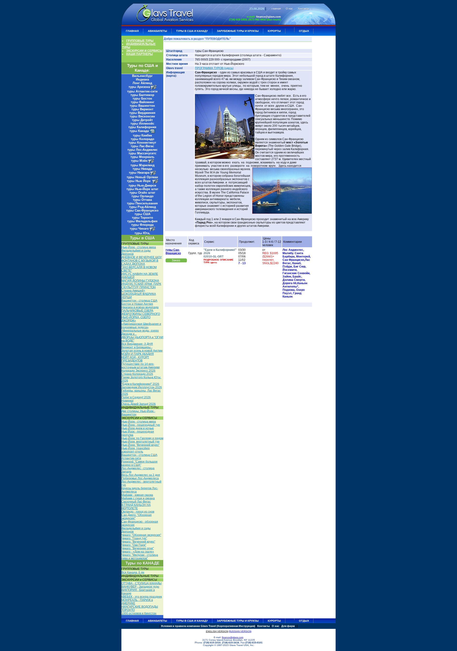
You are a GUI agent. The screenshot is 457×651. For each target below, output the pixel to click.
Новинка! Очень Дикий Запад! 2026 (138, 402)
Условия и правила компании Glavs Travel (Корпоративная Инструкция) (208, 626)
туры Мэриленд (142, 165)
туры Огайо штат (142, 192)
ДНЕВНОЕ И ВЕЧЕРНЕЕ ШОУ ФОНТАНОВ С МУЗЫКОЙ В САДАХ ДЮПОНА (141, 261)
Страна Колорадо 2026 (137, 374)
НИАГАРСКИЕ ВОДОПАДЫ (139, 606)
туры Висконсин (142, 116)
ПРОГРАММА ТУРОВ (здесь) (214, 68)
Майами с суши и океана (138, 498)
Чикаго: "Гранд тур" (134, 538)
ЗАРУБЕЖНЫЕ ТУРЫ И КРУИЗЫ (238, 31)
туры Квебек (142, 135)
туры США (142, 214)
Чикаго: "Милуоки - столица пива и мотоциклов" (139, 556)
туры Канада (139, 131)
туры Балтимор (142, 95)
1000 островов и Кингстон (138, 613)
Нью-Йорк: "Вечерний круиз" (140, 445)
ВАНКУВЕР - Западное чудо (140, 586)
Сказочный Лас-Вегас (136, 501)
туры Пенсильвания (142, 203)
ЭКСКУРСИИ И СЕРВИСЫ (144, 50)
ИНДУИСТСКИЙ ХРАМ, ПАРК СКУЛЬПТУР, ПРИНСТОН (141, 285)
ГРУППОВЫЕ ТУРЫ (140, 40)
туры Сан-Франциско (142, 210)
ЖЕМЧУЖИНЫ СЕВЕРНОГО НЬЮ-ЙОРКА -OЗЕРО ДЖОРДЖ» (140, 317)
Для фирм (288, 626)
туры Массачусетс (142, 153)
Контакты (303, 8)
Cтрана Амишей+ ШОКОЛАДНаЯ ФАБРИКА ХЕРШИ (138, 294)
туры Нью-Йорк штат (142, 189)
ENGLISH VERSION (217, 631)
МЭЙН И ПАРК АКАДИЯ (137, 354)
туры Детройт (142, 120)
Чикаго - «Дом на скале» (137, 551)
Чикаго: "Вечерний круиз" (138, 541)
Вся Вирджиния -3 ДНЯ (137, 344)
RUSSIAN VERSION (240, 631)
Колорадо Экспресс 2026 (138, 370)
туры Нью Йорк (139, 181)
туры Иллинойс (142, 123)
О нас (289, 8)
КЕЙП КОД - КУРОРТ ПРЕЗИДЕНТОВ (135, 359)
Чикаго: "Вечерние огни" (137, 548)
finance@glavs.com (268, 16)
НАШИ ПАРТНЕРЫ (139, 54)
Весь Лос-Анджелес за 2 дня (140, 475)
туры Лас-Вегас (142, 146)
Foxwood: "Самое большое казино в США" (139, 463)
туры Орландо (142, 196)
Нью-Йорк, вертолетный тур (140, 441)
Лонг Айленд (142, 83)
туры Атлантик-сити (142, 91)
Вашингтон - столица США (139, 300)
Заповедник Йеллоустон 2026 (141, 387)
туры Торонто (142, 217)
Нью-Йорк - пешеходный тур (140, 425)
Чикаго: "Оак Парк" (133, 545)
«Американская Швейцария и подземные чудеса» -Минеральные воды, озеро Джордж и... (141, 329)
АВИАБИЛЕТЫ (157, 31)
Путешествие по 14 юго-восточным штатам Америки (140, 365)
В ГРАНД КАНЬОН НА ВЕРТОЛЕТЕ (136, 506)
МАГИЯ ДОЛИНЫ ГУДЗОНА (140, 280)
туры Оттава (142, 200)
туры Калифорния (142, 127)
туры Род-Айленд (142, 207)
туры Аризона (139, 87)
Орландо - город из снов (137, 511)
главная (276, 8)
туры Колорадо (142, 139)
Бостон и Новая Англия (137, 304)
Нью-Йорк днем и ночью (137, 428)
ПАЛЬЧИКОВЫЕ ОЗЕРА (137, 310)
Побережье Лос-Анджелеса (140, 478)
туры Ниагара (139, 172)
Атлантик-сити (131, 458)
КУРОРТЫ (274, 31)
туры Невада (142, 169)
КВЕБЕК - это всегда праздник (141, 596)
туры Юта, (142, 233)
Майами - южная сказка (137, 495)
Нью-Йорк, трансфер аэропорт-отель (135, 450)
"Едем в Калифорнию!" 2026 (140, 384)
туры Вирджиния (142, 113)
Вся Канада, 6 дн (132, 572)
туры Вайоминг (142, 102)
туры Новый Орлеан (142, 177)
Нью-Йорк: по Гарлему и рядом (142, 438)
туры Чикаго (139, 228)
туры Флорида (142, 225)
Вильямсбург (142, 76)
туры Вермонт (142, 109)
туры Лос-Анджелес (142, 149)
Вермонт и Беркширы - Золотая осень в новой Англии (142, 349)
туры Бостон (142, 98)
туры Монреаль (142, 157)
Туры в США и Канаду (192, 31)
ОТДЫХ (304, 31)
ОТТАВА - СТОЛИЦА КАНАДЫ (141, 583)
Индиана (142, 79)
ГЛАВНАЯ (132, 31)
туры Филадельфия (142, 221)
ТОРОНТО (128, 610)
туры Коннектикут (142, 142)
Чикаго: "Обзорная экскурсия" (141, 535)
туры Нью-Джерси (142, 185)
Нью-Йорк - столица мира (138, 247)
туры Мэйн (139, 160)
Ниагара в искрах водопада (140, 307)
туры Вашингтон (142, 105)
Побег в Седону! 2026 (136, 397)
